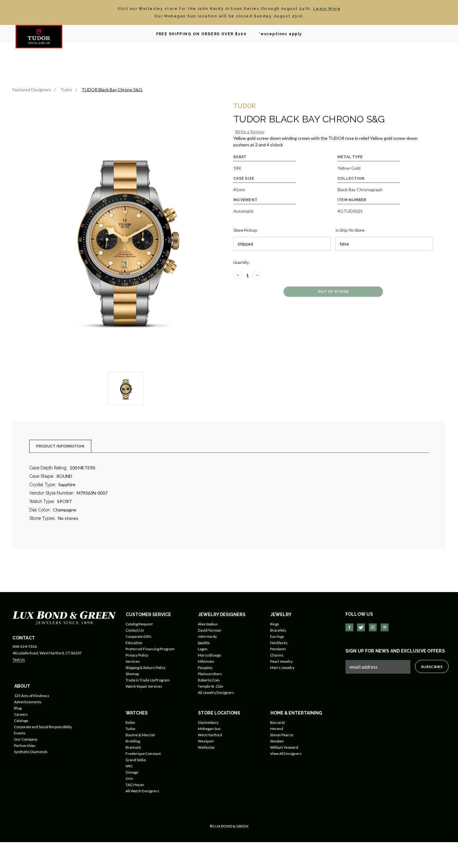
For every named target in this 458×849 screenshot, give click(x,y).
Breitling (133, 741)
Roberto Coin (209, 680)
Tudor (131, 728)
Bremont (133, 747)
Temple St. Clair (210, 686)
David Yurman (209, 630)
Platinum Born (210, 673)
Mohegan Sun (209, 728)
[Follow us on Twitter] (361, 627)
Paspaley (205, 667)
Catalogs (21, 720)
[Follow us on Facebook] (349, 627)
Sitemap (132, 673)
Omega (132, 772)
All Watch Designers (142, 791)
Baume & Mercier (140, 735)
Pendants (278, 649)
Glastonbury (208, 722)
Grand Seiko (136, 759)
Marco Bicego (209, 655)
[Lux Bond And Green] (64, 617)
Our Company (25, 739)
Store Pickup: (245, 230)
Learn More (327, 9)
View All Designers (286, 753)
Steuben (277, 741)
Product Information (60, 446)
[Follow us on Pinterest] (385, 627)
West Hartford (210, 735)
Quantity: (241, 262)
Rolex (130, 722)
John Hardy (207, 636)
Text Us (18, 659)
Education (134, 642)
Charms (277, 655)
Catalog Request (139, 624)
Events (20, 733)
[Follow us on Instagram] (373, 627)
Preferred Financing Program (150, 649)
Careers (21, 714)
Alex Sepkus (208, 624)
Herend (276, 728)
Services (133, 661)
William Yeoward (284, 747)
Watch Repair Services (144, 686)
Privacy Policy (137, 655)
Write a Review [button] (250, 131)
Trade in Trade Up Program (148, 680)
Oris (129, 778)
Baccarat (277, 722)
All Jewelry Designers (216, 692)
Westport (206, 741)
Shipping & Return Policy (145, 667)
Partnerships (25, 745)
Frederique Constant (143, 753)
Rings (274, 624)
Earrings (277, 636)
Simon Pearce (281, 735)
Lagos (203, 649)
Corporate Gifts (138, 636)
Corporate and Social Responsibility (43, 726)
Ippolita (204, 642)
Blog (17, 708)
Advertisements (27, 702)
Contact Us (135, 630)
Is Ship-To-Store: (350, 230)
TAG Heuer (135, 784)
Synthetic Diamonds (31, 751)
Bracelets (278, 630)
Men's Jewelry (282, 667)
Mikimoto (206, 661)
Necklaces (279, 642)
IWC (129, 766)
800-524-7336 (24, 646)
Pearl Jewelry (281, 661)
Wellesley (206, 747)
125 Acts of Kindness (31, 695)
